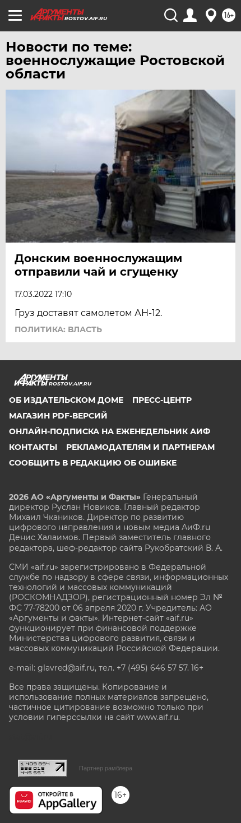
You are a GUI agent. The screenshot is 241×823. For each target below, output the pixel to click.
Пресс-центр (162, 400)
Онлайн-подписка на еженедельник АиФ (109, 431)
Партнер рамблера (105, 768)
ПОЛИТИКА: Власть (58, 329)
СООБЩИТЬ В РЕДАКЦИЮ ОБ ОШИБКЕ (93, 463)
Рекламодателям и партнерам (140, 447)
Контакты (33, 447)
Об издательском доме (66, 400)
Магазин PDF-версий (58, 416)
